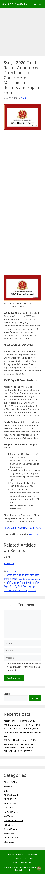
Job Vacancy (10, 816)
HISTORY (8, 807)
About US (20, 854)
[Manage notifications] (39, 868)
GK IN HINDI (10, 803)
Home (11, 854)
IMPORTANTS (11, 811)
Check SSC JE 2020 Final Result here (22, 527)
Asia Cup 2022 (11, 794)
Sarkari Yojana (11, 829)
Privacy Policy (16, 858)
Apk (6, 790)
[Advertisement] (22, 32)
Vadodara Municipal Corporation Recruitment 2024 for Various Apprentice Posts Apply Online (20, 747)
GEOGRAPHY (10, 799)
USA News (9, 841)
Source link (9, 563)
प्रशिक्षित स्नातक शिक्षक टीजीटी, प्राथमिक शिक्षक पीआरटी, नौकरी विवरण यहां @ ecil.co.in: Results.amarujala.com (22, 586)
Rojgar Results (14, 3)
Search (7, 693)
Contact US (32, 854)
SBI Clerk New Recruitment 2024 (20, 740)
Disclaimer (30, 858)
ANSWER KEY (10, 786)
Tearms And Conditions (22, 862)
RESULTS (11, 571)
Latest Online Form (13, 820)
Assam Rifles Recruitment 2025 (19, 720)
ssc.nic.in (33, 534)
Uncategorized (11, 837)
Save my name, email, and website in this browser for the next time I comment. (23, 666)
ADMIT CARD (10, 781)
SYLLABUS (9, 833)
